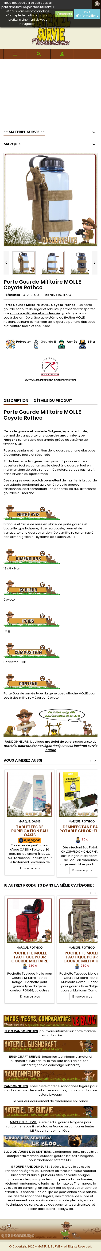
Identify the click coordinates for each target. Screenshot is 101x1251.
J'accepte (64, 14)
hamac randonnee (82, 1090)
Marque (50, 295)
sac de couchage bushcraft (58, 1065)
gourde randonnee (82, 1187)
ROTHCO (64, 295)
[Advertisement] (50, 92)
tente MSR (65, 1160)
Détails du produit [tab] (53, 400)
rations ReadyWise (58, 1209)
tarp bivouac (52, 1094)
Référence (12, 295)
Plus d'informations (87, 14)
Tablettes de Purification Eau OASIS (29, 831)
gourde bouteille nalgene (73, 1156)
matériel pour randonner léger (27, 746)
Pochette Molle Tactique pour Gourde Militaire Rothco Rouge (29, 959)
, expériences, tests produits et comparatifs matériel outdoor (50, 1153)
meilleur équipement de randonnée (44, 1101)
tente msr (48, 1183)
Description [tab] (16, 400)
